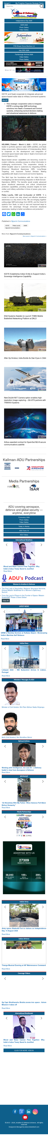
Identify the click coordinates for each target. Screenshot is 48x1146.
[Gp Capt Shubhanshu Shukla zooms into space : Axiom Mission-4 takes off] (24, 987)
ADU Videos (24, 535)
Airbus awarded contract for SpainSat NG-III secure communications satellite (25, 443)
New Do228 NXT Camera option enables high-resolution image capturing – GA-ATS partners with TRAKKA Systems (25, 400)
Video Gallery (24, 30)
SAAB (25, 225)
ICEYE (7, 225)
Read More (7, 571)
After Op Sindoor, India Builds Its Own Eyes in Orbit (25, 358)
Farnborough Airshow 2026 (24, 54)
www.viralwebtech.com (32, 1127)
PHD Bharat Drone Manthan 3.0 (24, 46)
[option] (13, 468)
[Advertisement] (24, 1077)
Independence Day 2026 (24, 21)
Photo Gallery (24, 27)
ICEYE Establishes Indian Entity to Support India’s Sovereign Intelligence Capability (24, 275)
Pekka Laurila (16, 225)
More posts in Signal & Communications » (34, 236)
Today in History (24, 526)
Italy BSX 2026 (24, 50)
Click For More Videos (24, 1050)
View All (6, 600)
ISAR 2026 (24, 25)
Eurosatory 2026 (24, 517)
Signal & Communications (20, 221)
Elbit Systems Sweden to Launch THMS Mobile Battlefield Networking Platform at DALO (23, 317)
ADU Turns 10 (24, 530)
